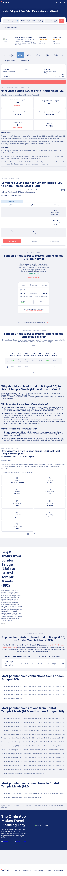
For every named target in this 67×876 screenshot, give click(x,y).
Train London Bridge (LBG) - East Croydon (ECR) (16, 746)
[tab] (9, 60)
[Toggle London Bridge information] (63, 664)
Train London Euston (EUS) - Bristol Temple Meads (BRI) (19, 757)
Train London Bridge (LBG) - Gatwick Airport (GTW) (18, 694)
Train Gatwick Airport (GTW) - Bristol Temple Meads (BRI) (41, 718)
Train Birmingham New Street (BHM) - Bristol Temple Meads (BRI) (44, 773)
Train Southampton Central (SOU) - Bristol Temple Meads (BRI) (21, 765)
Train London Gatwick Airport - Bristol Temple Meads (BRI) (20, 738)
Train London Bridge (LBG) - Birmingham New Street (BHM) (20, 754)
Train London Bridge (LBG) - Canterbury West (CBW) (40, 690)
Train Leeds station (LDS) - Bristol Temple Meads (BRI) (40, 730)
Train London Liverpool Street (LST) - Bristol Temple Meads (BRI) (44, 754)
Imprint (17, 871)
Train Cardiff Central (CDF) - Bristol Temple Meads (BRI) (19, 730)
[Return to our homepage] (5, 2)
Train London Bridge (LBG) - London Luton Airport (39, 738)
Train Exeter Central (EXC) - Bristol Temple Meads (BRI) (19, 718)
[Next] (63, 54)
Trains (10, 805)
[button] (40, 21)
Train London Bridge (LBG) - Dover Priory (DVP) (38, 686)
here (48, 322)
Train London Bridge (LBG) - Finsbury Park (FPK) (38, 757)
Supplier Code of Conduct (54, 871)
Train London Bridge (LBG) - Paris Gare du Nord (38, 761)
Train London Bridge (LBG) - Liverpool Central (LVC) (18, 722)
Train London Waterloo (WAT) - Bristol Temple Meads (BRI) (20, 769)
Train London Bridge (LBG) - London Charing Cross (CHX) (19, 726)
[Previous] (7, 354)
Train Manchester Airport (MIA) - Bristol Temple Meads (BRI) (42, 769)
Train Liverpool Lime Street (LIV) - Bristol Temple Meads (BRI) (21, 742)
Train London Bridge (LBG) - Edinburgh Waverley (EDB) (19, 734)
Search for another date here (33, 311)
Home (3, 805)
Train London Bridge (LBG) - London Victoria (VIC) (17, 698)
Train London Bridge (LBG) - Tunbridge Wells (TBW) (39, 694)
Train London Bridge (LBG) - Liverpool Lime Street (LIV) (19, 761)
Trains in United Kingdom (22, 805)
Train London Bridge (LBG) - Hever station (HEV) (17, 690)
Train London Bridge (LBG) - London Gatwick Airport (18, 686)
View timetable (17, 127)
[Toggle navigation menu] (65, 2)
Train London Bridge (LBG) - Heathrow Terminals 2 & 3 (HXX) (42, 746)
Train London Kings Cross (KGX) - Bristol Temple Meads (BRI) (42, 742)
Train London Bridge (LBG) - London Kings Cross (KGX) (40, 726)
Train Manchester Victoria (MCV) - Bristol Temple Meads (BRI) (43, 722)
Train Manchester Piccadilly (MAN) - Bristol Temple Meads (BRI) (43, 750)
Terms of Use (27, 871)
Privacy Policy (38, 871)
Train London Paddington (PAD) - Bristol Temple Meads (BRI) (21, 750)
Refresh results (32, 277)
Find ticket (17, 105)
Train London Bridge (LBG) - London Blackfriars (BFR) (40, 734)
